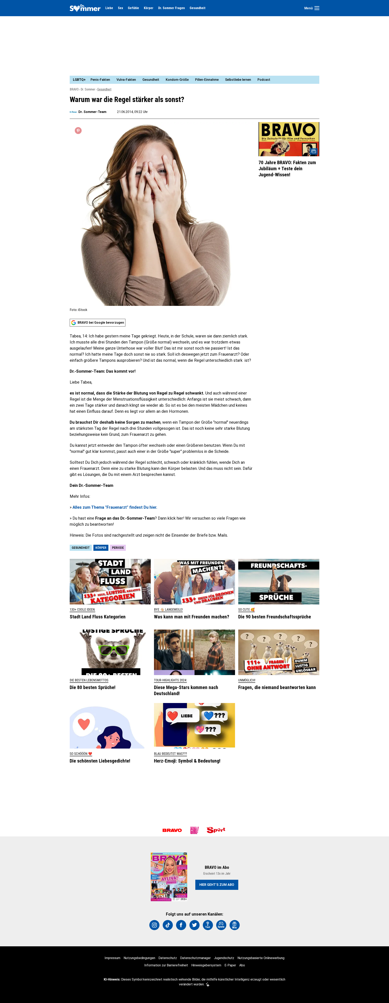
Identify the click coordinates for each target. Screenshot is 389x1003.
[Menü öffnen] (316, 8)
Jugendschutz (224, 958)
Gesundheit (197, 8)
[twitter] (194, 925)
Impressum (112, 958)
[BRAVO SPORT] (217, 830)
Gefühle (133, 8)
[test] (208, 925)
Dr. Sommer (88, 89)
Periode (118, 547)
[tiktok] (168, 925)
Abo (242, 965)
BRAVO (74, 89)
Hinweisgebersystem (206, 965)
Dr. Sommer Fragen (171, 8)
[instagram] (154, 925)
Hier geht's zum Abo (216, 885)
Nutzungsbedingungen (139, 958)
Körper (148, 8)
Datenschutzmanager (195, 958)
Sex (120, 8)
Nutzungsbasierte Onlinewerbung (260, 958)
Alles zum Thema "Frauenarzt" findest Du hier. (115, 507)
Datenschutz (167, 958)
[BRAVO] (172, 830)
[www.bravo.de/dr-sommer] (85, 8)
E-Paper (230, 965)
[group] (192, 80)
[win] (235, 925)
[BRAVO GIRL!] (194, 830)
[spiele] (221, 925)
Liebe (109, 8)
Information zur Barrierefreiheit (166, 965)
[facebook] (181, 925)
